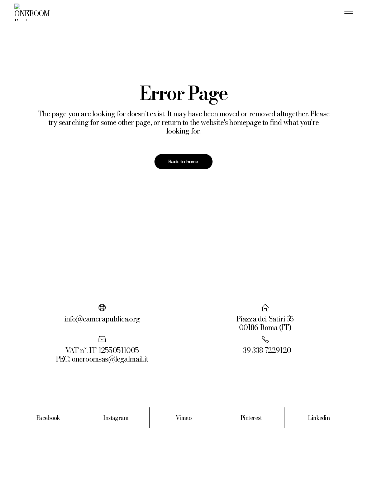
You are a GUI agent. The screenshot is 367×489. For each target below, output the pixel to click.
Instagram (116, 417)
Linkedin (319, 417)
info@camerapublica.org (102, 318)
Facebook (48, 417)
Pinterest (251, 417)
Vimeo (183, 417)
